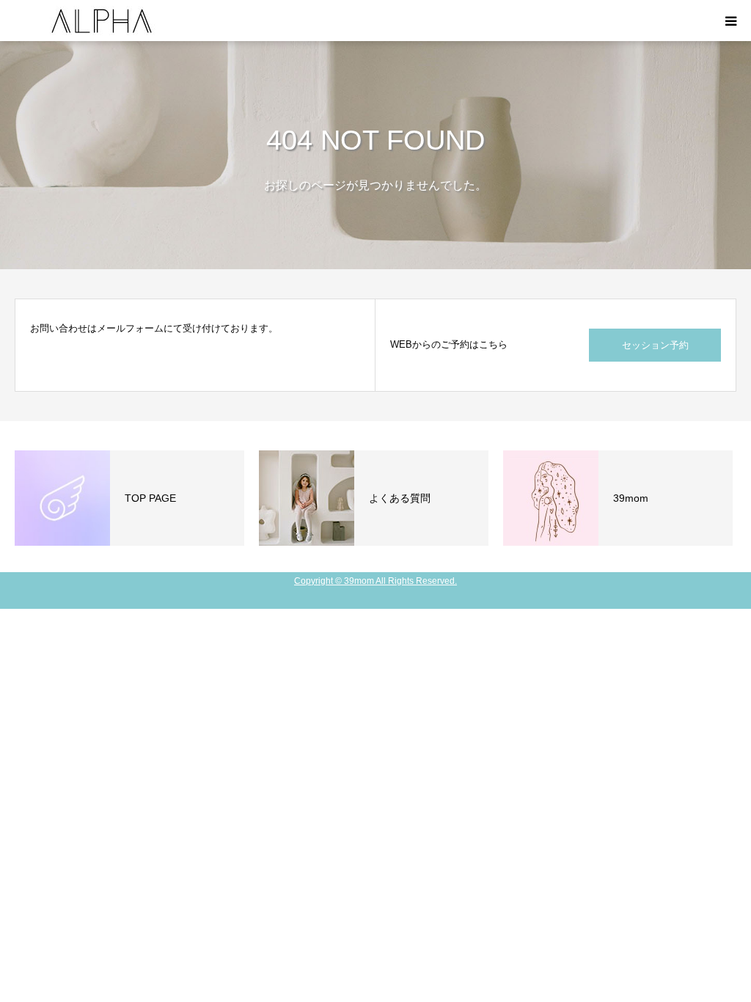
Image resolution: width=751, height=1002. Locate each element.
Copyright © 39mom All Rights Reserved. (375, 581)
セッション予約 (655, 345)
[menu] (730, 20)
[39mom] (103, 20)
